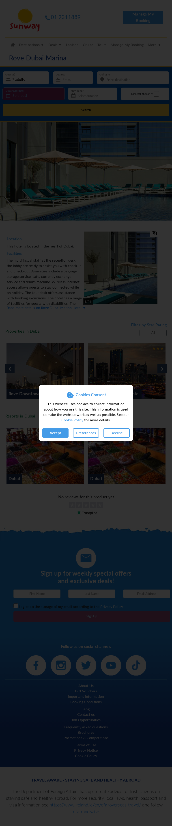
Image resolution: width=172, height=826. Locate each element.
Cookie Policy (72, 420)
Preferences (86, 433)
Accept (55, 433)
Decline (116, 433)
